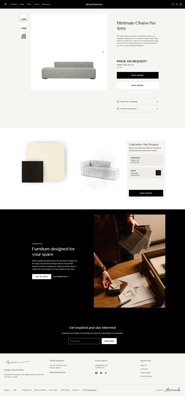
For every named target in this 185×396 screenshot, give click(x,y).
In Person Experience (128, 109)
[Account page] (176, 4)
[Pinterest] (101, 373)
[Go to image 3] (23, 36)
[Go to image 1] (23, 17)
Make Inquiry (138, 75)
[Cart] (180, 4)
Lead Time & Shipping (128, 102)
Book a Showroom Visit (57, 372)
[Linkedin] (105, 373)
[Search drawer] (173, 4)
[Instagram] (96, 373)
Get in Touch (42, 276)
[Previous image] (34, 52)
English (6, 390)
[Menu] (6, 4)
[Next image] (103, 52)
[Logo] (94, 4)
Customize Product (137, 92)
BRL (14, 390)
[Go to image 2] (23, 27)
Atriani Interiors (92, 390)
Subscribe (109, 341)
